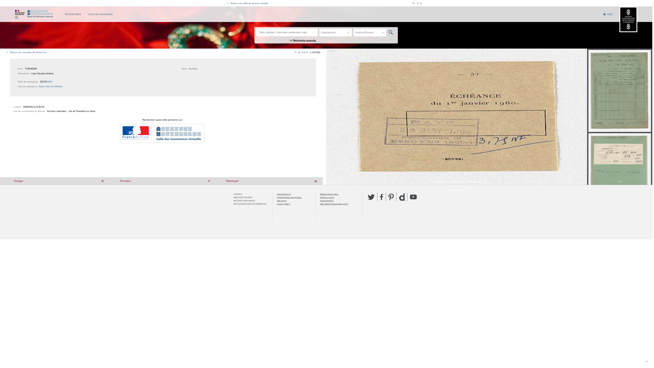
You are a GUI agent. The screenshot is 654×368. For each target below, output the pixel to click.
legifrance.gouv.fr (327, 197)
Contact (238, 194)
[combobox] (336, 33)
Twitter (371, 197)
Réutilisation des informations (250, 204)
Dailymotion (402, 197)
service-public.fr (283, 204)
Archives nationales (244, 201)
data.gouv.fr (282, 201)
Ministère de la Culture (329, 194)
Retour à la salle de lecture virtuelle (249, 3)
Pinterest (391, 197)
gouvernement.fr (327, 201)
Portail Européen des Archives (289, 197)
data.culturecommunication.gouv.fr (334, 204)
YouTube (413, 197)
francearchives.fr (284, 194)
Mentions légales (242, 197)
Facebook (381, 197)
